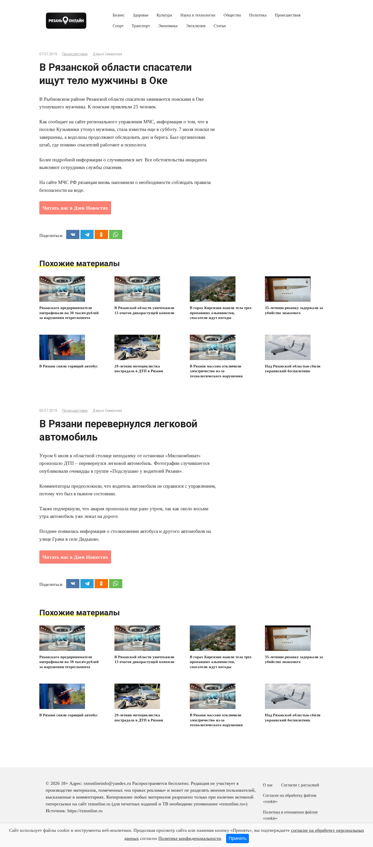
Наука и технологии (197, 15)
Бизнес (119, 15)
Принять (237, 838)
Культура (164, 15)
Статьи (220, 26)
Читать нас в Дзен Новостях (75, 208)
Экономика (168, 26)
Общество (232, 15)
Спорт (118, 26)
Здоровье (140, 15)
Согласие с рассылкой (300, 785)
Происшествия (287, 15)
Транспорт (141, 26)
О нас (268, 785)
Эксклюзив (196, 26)
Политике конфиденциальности (189, 838)
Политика (257, 15)
